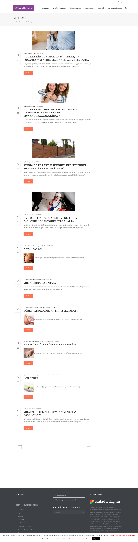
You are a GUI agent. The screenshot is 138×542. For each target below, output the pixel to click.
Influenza (31, 378)
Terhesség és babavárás (39, 307)
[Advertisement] (69, 472)
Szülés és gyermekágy (38, 246)
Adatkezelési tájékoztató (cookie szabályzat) (122, 535)
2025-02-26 (42, 53)
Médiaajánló (21, 523)
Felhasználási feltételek (24, 526)
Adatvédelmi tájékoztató (25, 529)
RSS (19, 533)
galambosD (28, 53)
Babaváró (45, 8)
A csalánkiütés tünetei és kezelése (50, 344)
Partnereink (21, 519)
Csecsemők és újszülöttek (39, 279)
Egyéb (34, 53)
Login (121, 2)
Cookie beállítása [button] (84, 539)
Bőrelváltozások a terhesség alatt (51, 311)
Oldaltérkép (21, 509)
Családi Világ (28, 246)
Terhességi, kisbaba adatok (65, 500)
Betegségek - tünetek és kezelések (41, 341)
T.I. (26, 162)
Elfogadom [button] (96, 539)
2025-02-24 (50, 246)
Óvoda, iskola (75, 8)
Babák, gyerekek (59, 8)
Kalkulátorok (60, 495)
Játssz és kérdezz (115, 8)
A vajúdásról (33, 249)
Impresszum (21, 513)
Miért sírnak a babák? (40, 283)
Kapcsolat (20, 516)
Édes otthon (89, 8)
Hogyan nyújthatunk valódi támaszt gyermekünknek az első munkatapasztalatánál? (51, 112)
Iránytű (101, 8)
